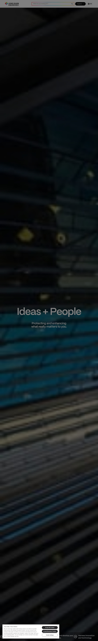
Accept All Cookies (49, 627)
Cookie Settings (50, 635)
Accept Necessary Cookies (49, 631)
